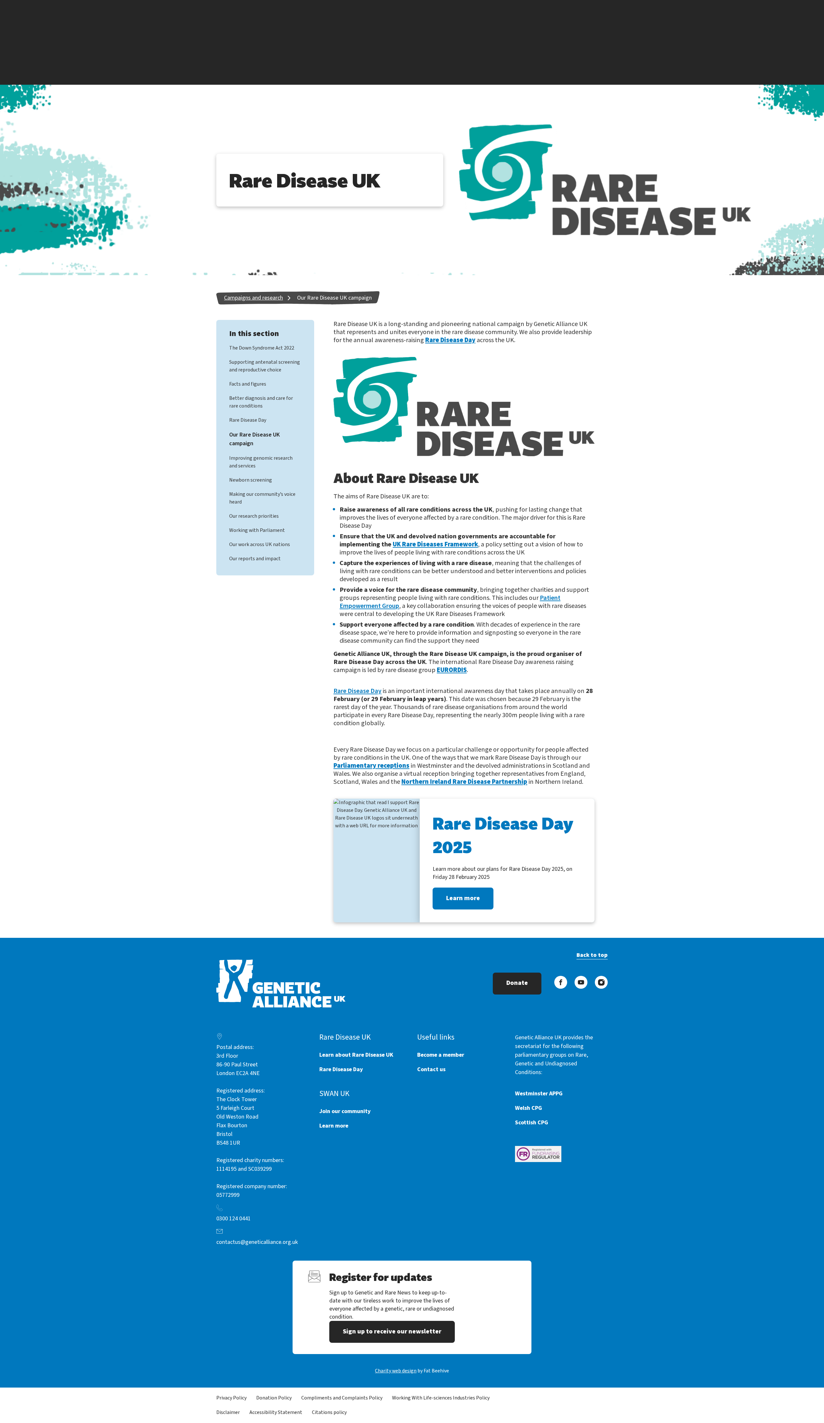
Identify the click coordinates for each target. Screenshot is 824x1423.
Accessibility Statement (275, 1412)
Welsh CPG (528, 1108)
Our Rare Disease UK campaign (334, 298)
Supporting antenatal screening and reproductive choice (264, 366)
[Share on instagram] (601, 982)
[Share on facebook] (560, 982)
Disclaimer (228, 1412)
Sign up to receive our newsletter (392, 1331)
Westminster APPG (539, 1094)
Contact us (431, 1069)
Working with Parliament (257, 530)
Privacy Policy (231, 1397)
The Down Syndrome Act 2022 (261, 347)
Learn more (463, 898)
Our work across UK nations (259, 544)
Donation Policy (274, 1397)
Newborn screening (250, 480)
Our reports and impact (255, 558)
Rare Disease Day (247, 420)
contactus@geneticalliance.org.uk (257, 1242)
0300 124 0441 (233, 1219)
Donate (517, 982)
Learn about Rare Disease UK (356, 1055)
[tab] (260, 298)
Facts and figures (247, 384)
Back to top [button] (592, 955)
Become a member (440, 1055)
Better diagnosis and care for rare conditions (261, 402)
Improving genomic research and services (261, 462)
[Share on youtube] (581, 982)
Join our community (345, 1111)
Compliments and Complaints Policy (341, 1397)
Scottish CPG (531, 1123)
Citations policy (329, 1412)
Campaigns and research (253, 298)
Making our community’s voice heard (262, 498)
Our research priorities (254, 516)
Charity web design (396, 1370)
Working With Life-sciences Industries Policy (441, 1397)
